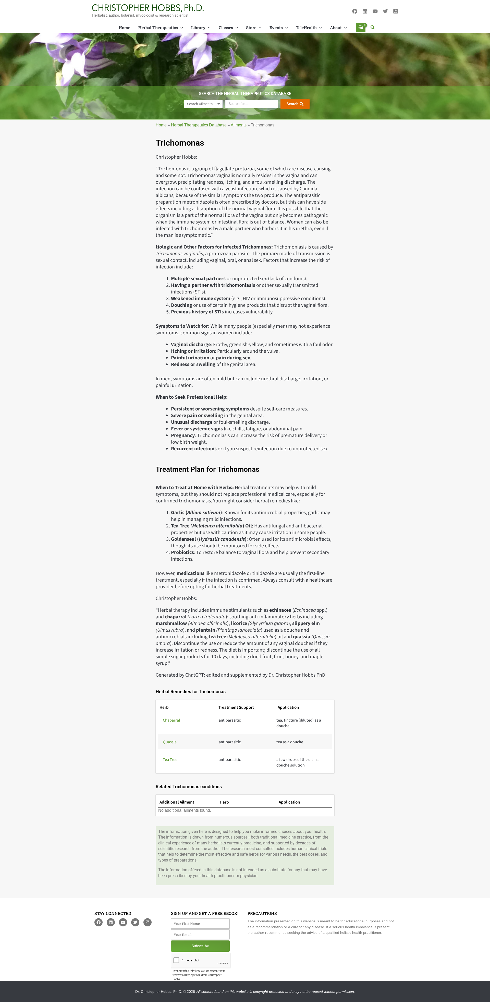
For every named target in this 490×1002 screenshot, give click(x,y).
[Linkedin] (365, 11)
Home (161, 125)
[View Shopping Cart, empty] (361, 27)
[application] (180, 27)
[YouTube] (375, 11)
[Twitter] (385, 11)
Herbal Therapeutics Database (199, 125)
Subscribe (200, 946)
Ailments (239, 125)
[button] (373, 27)
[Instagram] (395, 11)
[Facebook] (354, 11)
